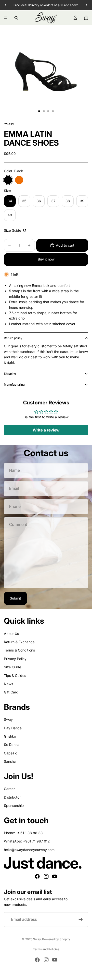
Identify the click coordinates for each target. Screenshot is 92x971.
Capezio (10, 753)
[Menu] (5, 17)
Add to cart (65, 245)
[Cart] (86, 17)
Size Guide (13, 230)
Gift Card (11, 692)
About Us (11, 633)
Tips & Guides (15, 675)
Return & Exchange (19, 642)
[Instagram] (46, 876)
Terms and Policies (46, 949)
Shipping (10, 373)
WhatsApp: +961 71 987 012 (27, 841)
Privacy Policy (15, 659)
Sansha (10, 761)
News (8, 684)
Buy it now (46, 259)
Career (9, 789)
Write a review (46, 430)
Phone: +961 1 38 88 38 (23, 833)
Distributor (12, 797)
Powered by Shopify (56, 939)
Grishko (10, 736)
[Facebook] (37, 876)
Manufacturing (14, 384)
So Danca (11, 744)
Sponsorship (14, 805)
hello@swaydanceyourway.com (29, 850)
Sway (8, 719)
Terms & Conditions (19, 650)
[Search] (16, 17)
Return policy (13, 338)
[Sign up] (81, 919)
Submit (15, 598)
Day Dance (13, 728)
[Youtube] (55, 876)
